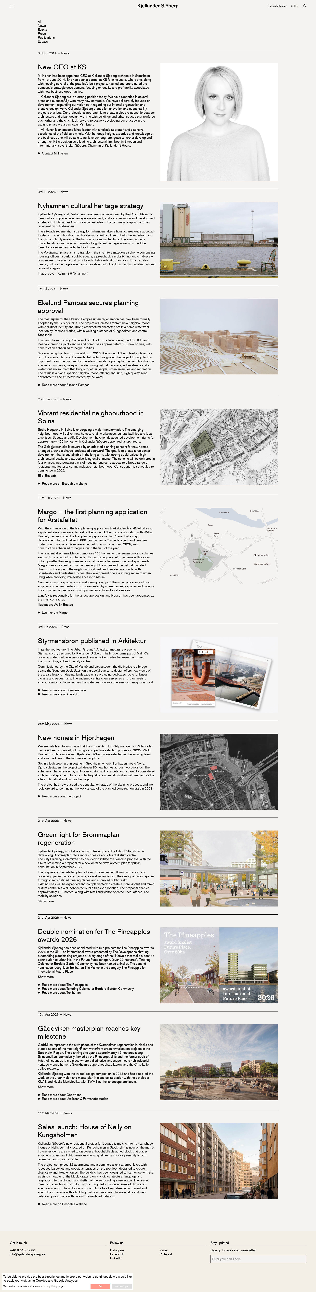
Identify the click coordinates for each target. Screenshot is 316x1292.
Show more (46, 901)
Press (42, 33)
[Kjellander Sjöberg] (158, 6)
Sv (292, 5)
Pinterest (166, 1254)
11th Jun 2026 (48, 498)
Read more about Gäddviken (61, 1095)
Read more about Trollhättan (61, 993)
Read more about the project (61, 796)
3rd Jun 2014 (47, 53)
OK (100, 1286)
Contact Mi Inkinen (55, 153)
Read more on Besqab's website (64, 484)
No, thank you (122, 1286)
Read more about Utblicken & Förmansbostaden (75, 1099)
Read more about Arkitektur (60, 694)
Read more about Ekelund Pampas (66, 385)
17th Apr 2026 (49, 1014)
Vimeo (164, 1250)
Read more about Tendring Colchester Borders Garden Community (88, 989)
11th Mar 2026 (49, 1113)
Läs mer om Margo (55, 612)
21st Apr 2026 (49, 821)
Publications (46, 37)
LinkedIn (115, 1258)
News (42, 26)
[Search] (304, 6)
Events (42, 29)
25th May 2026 (49, 724)
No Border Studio (277, 5)
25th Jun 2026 (48, 399)
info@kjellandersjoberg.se (27, 1254)
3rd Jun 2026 (48, 627)
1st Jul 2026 (47, 289)
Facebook (117, 1254)
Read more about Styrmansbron (64, 690)
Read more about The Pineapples (65, 985)
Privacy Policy (50, 1286)
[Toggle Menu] (12, 6)
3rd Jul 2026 (47, 192)
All (39, 22)
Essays (43, 41)
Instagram (117, 1250)
